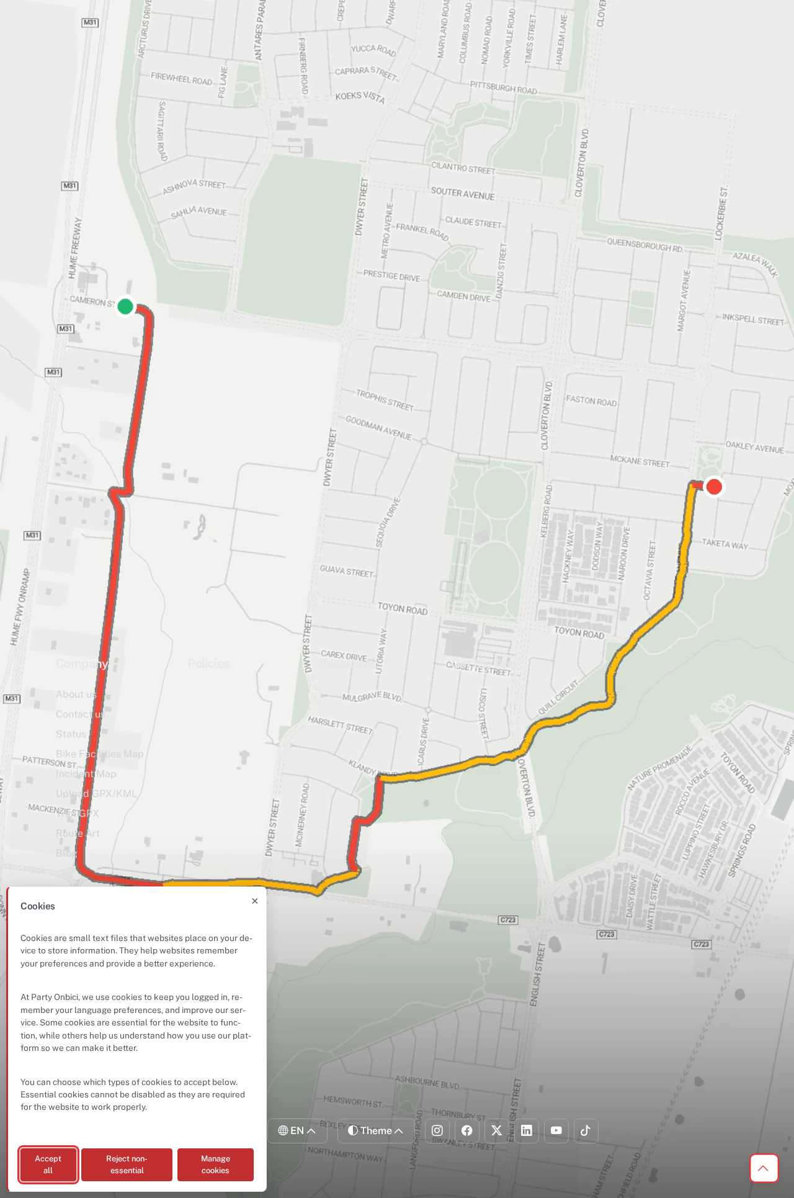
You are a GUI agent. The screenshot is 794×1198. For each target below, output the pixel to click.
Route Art (78, 833)
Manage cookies (215, 1164)
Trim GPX (77, 813)
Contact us (80, 714)
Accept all (48, 1164)
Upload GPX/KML (96, 793)
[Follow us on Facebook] (467, 1131)
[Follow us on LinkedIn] (526, 1131)
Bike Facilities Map (100, 754)
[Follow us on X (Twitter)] (496, 1131)
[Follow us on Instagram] (437, 1131)
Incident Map (86, 774)
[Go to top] (764, 1168)
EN (297, 1131)
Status (71, 734)
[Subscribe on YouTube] (556, 1131)
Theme (376, 1131)
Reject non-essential (127, 1164)
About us (76, 694)
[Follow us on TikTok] (586, 1131)
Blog (67, 853)
